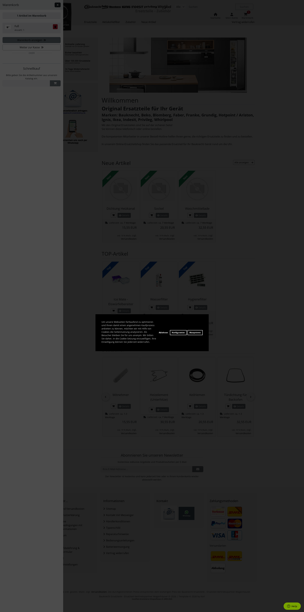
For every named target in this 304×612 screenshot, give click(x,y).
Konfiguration (178, 332)
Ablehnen (163, 332)
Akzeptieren (195, 332)
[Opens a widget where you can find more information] (292, 606)
